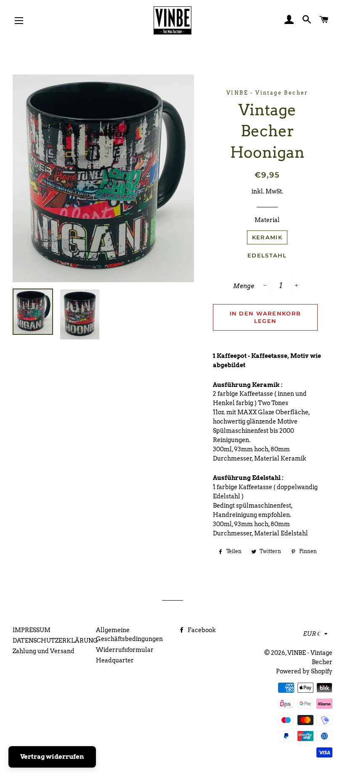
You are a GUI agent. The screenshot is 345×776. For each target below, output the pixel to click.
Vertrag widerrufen (52, 756)
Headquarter (115, 660)
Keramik (267, 237)
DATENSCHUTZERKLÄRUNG (55, 640)
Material (267, 220)
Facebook (201, 630)
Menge (243, 286)
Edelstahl (267, 255)
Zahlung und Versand (43, 651)
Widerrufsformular (125, 649)
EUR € (311, 633)
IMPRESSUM (31, 630)
